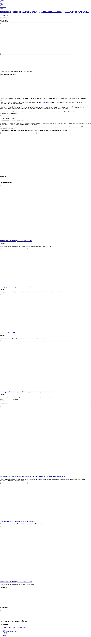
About (4, 635)
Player (4, 628)
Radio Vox (45, 102)
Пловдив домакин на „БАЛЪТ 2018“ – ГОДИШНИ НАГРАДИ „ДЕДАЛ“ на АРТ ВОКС (44, 11)
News (4, 630)
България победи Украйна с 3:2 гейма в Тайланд (14, 627)
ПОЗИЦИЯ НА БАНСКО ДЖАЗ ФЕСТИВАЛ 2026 (16, 241)
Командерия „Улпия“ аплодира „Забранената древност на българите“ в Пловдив (25, 392)
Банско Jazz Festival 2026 (7, 333)
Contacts (5, 632)
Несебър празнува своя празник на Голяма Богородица (17, 286)
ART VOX (58, 102)
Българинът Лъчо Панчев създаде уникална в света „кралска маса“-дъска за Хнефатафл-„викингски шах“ (33, 476)
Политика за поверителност (9, 631)
